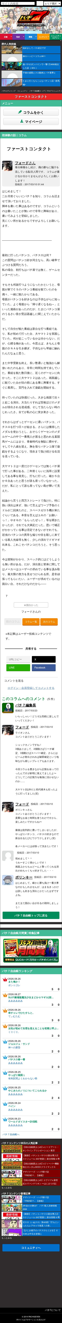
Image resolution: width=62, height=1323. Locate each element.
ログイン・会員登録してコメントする (31, 688)
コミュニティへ (31, 1248)
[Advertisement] (31, 1277)
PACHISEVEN (34, 1316)
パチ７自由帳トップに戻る (31, 915)
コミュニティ (22, 91)
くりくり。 (14, 1031)
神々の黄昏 (14, 1047)
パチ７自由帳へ (11, 1134)
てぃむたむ (14, 1016)
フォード (25, 162)
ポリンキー (24, 877)
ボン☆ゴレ (14, 985)
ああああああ (15, 1000)
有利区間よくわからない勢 (22, 1078)
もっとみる (7, 1187)
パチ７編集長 (25, 704)
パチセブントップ (9, 91)
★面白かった (31, 605)
